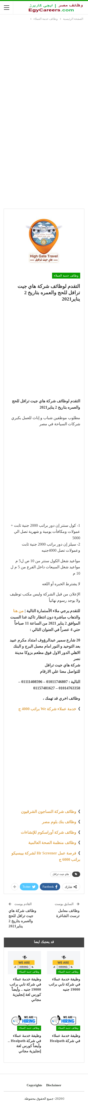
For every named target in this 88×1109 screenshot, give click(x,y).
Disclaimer (53, 1085)
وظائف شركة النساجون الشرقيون (48, 811)
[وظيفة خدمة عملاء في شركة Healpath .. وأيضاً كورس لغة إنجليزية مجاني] (24, 1019)
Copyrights (34, 1085)
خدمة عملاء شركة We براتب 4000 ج (47, 709)
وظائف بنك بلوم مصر (59, 822)
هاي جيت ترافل (61, 874)
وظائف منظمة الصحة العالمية (52, 842)
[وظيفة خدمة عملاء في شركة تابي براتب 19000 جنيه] (63, 962)
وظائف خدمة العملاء (66, 275)
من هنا (18, 611)
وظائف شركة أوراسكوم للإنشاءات (48, 832)
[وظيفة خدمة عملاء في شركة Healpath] (63, 1019)
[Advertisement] (44, 68)
